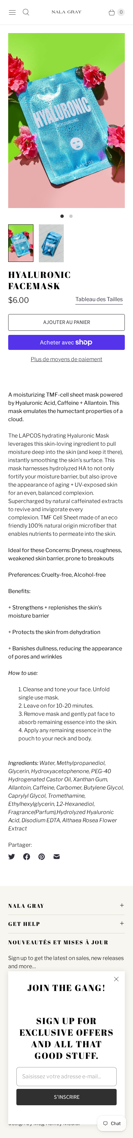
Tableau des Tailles (99, 299)
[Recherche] (26, 12)
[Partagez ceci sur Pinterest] (41, 856)
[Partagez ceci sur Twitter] (13, 856)
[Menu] (12, 12)
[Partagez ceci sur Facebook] (26, 856)
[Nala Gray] (66, 12)
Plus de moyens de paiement (66, 359)
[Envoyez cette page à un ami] (56, 856)
